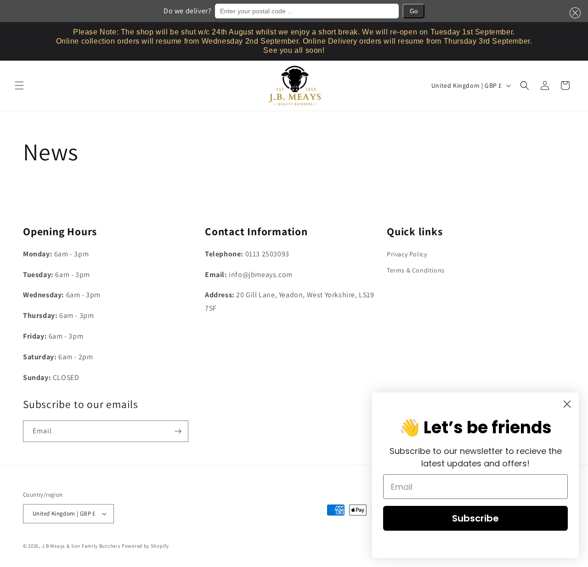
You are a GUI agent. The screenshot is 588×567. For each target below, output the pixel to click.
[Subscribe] (178, 431)
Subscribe (475, 518)
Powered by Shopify (145, 546)
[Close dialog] (567, 404)
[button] (573, 13)
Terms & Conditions (416, 270)
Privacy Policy (407, 254)
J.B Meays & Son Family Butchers (81, 546)
